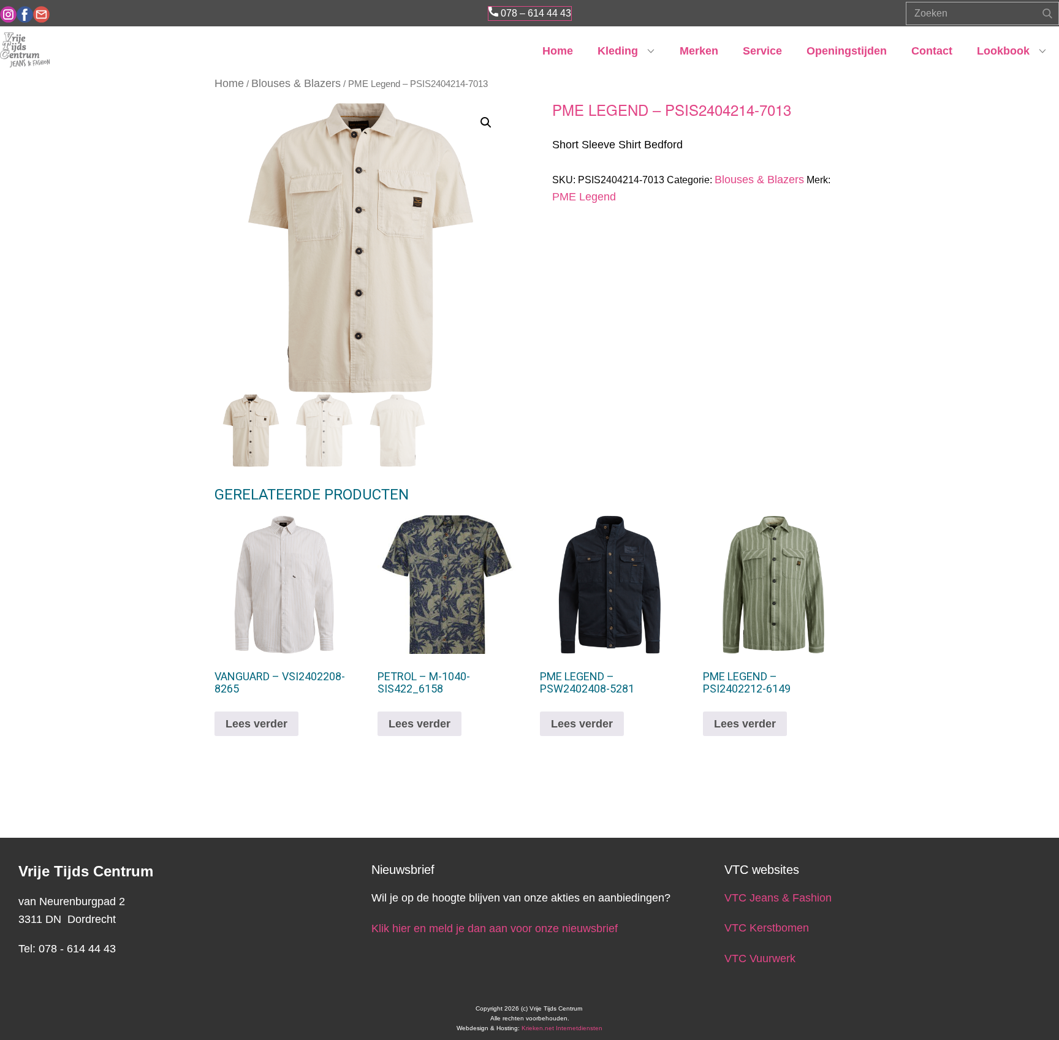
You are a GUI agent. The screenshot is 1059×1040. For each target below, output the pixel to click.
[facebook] (25, 14)
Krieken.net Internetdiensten (562, 1028)
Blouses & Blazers (296, 83)
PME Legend (584, 197)
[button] (486, 123)
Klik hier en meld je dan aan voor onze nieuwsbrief (494, 928)
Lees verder (256, 724)
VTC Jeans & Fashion (778, 898)
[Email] (41, 14)
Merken (699, 51)
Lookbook (1003, 51)
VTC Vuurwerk (759, 958)
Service (762, 51)
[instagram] (8, 14)
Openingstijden (847, 51)
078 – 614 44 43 (534, 13)
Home (557, 51)
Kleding (618, 51)
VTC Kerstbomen (768, 928)
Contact (931, 51)
